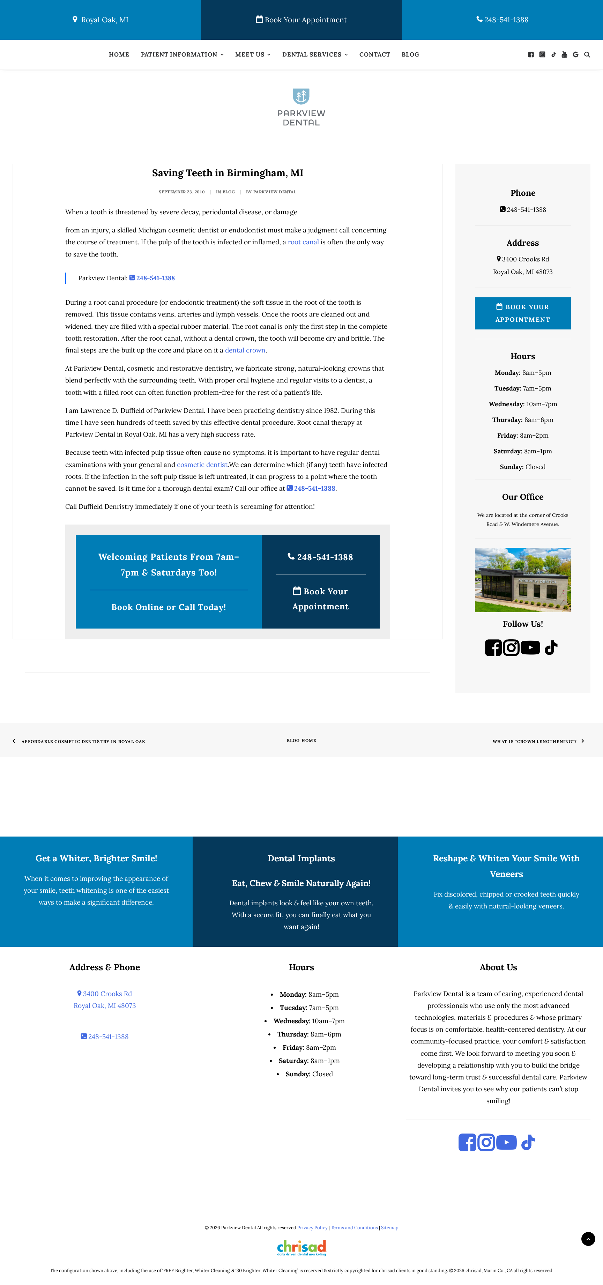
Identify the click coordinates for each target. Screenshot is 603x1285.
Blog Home (302, 740)
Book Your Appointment (305, 19)
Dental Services (312, 54)
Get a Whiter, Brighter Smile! (96, 858)
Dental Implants (301, 858)
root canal (303, 242)
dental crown (245, 350)
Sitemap (390, 1228)
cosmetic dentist (202, 464)
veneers (550, 906)
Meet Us (249, 54)
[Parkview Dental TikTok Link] (551, 653)
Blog (410, 54)
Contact (374, 54)
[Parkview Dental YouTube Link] (530, 653)
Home (119, 54)
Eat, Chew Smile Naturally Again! (301, 883)
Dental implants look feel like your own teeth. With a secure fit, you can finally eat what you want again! (301, 915)
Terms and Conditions (354, 1228)
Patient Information (179, 54)
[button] (532, 54)
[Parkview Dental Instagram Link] (511, 653)
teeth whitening (83, 890)
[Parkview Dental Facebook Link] (493, 653)
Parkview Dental (275, 191)
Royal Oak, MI (102, 19)
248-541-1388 (505, 19)
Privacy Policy (312, 1228)
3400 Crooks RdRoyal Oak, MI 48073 (105, 999)
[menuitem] (119, 54)
